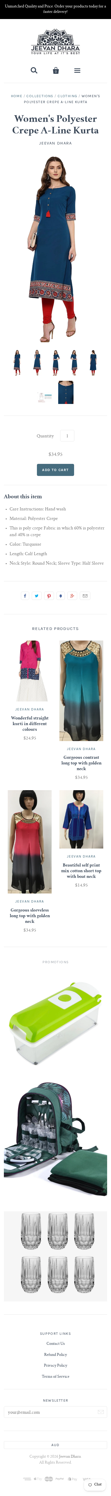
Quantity (45, 436)
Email (85, 596)
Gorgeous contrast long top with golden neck (81, 763)
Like (25, 596)
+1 (72, 596)
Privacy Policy (55, 1366)
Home (16, 96)
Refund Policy (55, 1355)
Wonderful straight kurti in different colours (30, 724)
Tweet (37, 596)
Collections (39, 96)
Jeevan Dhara (55, 143)
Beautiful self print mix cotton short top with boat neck (81, 871)
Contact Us (55, 1344)
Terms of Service (55, 1377)
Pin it (49, 596)
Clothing (67, 96)
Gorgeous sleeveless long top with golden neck (30, 916)
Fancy (61, 596)
